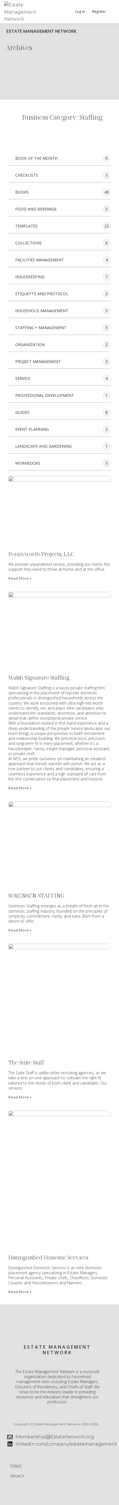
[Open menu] (111, 12)
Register (99, 11)
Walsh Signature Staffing (38, 677)
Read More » (20, 578)
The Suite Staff (26, 1062)
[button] (65, 12)
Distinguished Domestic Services (48, 1257)
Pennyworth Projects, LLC (41, 554)
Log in (80, 11)
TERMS (16, 1466)
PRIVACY (17, 1476)
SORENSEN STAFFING (36, 895)
